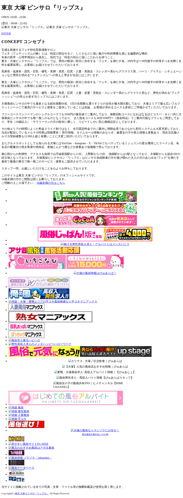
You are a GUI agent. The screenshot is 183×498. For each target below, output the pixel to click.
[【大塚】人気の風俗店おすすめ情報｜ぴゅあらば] (95, 367)
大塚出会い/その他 (99, 434)
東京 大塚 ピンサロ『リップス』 (32, 493)
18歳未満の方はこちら (50, 182)
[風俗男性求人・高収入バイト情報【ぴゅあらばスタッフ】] (95, 378)
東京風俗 (86, 434)
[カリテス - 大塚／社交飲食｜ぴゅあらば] (95, 361)
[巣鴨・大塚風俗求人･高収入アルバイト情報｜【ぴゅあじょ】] (95, 372)
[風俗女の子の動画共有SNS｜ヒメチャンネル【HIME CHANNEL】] (95, 385)
